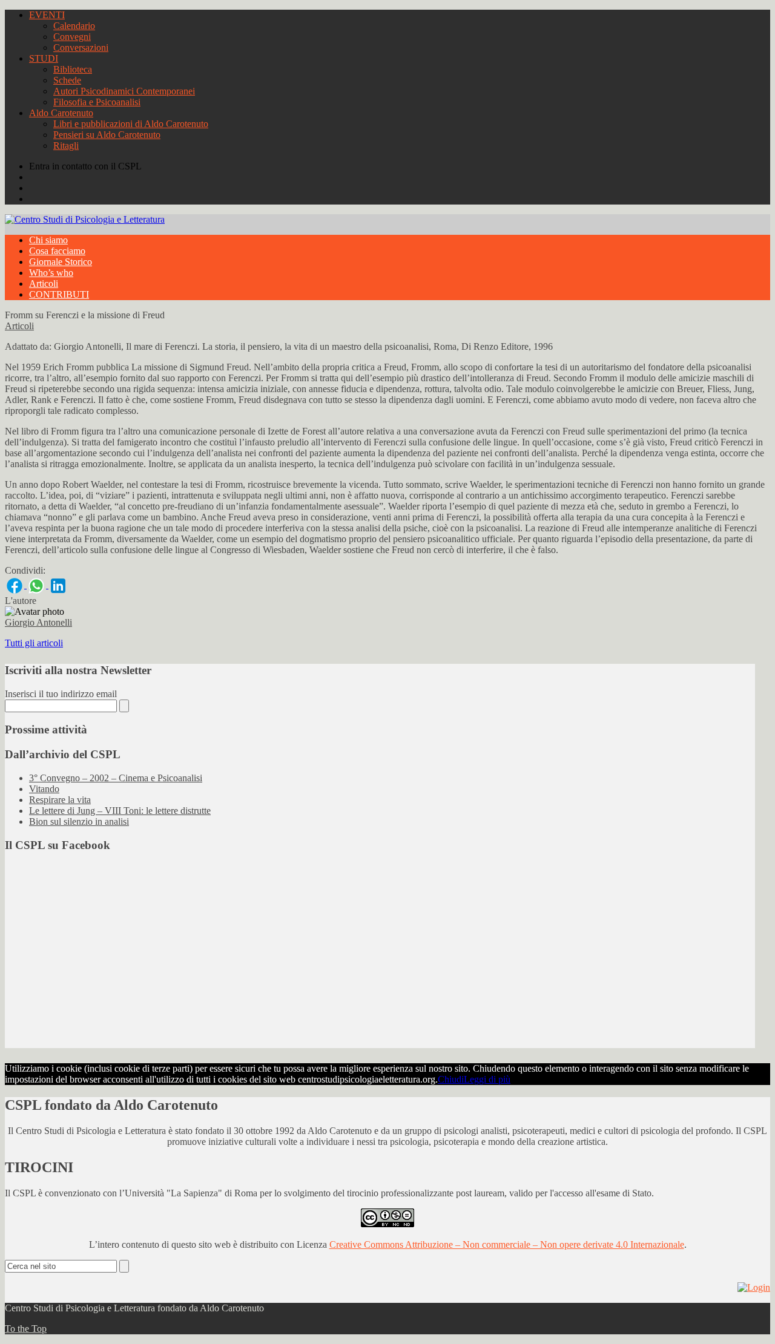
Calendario (74, 26)
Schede (67, 80)
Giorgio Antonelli (38, 622)
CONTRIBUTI (59, 294)
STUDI (43, 58)
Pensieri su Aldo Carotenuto (106, 134)
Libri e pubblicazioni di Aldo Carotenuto (130, 124)
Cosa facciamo (57, 251)
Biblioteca (72, 69)
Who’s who (51, 272)
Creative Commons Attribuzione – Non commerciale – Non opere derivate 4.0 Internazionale (506, 1244)
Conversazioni (80, 47)
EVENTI (47, 15)
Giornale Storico (60, 262)
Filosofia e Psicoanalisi (96, 102)
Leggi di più (487, 1079)
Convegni (72, 36)
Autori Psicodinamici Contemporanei (124, 91)
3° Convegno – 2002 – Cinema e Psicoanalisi (115, 778)
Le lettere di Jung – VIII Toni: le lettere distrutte (120, 810)
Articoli (43, 283)
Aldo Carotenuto (61, 113)
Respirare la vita (60, 800)
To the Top (26, 1328)
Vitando (44, 789)
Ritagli (66, 145)
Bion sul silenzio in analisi (79, 821)
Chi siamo (48, 240)
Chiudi (451, 1079)
